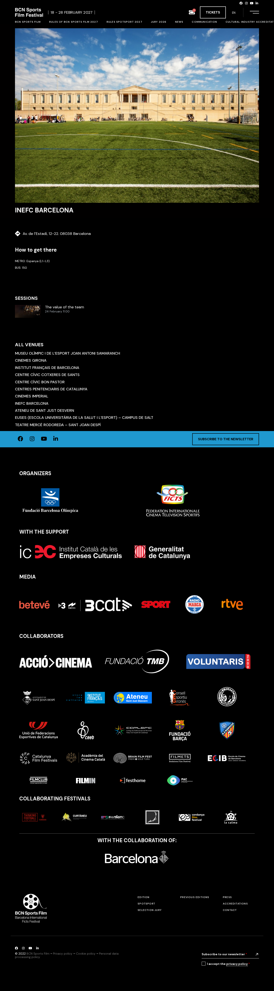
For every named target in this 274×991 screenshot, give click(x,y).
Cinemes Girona (30, 360)
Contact (230, 910)
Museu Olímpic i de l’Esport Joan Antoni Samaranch (67, 353)
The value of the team (64, 307)
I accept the (228, 964)
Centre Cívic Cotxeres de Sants (47, 374)
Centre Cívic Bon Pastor (40, 382)
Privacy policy (62, 953)
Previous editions (194, 897)
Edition (143, 897)
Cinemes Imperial (31, 396)
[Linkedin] (257, 3)
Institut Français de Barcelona (47, 367)
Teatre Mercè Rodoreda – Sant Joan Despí (58, 424)
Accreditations (235, 903)
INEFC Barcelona (31, 403)
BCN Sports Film (38, 953)
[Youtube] (252, 3)
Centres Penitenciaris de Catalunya (51, 389)
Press (227, 897)
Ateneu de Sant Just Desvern (44, 410)
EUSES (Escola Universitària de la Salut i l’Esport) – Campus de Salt (84, 417)
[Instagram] (246, 3)
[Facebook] (241, 3)
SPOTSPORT (146, 903)
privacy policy (237, 964)
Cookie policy (85, 953)
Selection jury (150, 910)
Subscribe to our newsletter (224, 954)
